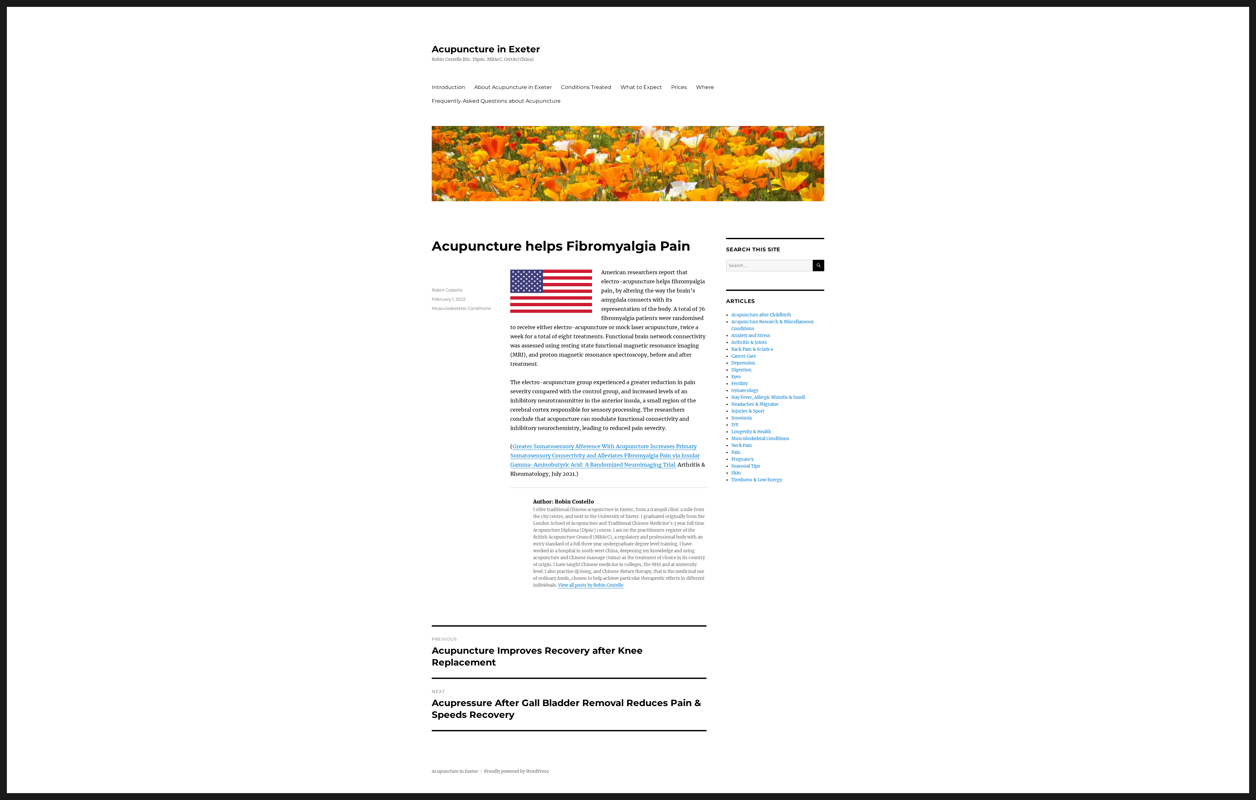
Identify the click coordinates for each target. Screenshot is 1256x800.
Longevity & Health (751, 432)
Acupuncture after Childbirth (761, 315)
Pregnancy (742, 459)
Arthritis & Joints (749, 342)
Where (705, 87)
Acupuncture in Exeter (486, 49)
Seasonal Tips (745, 466)
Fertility (739, 383)
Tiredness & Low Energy (756, 480)
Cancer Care (743, 356)
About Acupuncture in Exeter (513, 87)
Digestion (741, 370)
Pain (736, 452)
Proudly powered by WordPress (516, 771)
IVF (735, 425)
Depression (743, 363)
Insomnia (741, 418)
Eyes (736, 377)
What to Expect (641, 87)
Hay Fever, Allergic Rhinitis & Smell (768, 397)
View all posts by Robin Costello (590, 585)
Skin (736, 473)
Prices (679, 87)
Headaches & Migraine (754, 404)
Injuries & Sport (747, 411)
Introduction (448, 87)
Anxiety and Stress (750, 335)
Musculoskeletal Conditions (461, 308)
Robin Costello (447, 290)
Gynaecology (744, 390)
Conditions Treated (586, 87)
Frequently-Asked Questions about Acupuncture (496, 101)
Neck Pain (741, 445)
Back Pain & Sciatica (752, 349)
